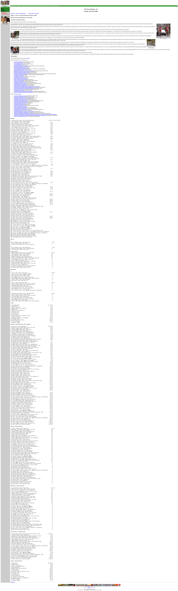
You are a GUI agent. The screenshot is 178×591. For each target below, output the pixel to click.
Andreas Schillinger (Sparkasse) (20, 108)
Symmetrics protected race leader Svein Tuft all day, (24, 70)
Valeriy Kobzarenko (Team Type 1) (20, 68)
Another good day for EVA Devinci (20, 100)
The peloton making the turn (19, 66)
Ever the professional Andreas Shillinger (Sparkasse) (24, 88)
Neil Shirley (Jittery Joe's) (19, 61)
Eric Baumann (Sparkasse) (19, 74)
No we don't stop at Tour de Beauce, (21, 103)
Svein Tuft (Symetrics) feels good (20, 116)
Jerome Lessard (18, 94)
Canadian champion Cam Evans (20, 83)
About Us (89, 587)
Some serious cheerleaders (19, 80)
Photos (2, 9)
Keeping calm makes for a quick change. (21, 67)
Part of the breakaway (18, 64)
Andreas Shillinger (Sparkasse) (20, 85)
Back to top (13, 582)
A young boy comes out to (19, 96)
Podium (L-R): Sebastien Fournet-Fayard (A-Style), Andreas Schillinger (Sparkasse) (29, 115)
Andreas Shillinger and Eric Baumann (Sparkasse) (23, 92)
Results (17, 13)
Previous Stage (31, 13)
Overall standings (22, 13)
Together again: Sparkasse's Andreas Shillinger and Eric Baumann (26, 87)
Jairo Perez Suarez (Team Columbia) (21, 101)
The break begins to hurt (18, 77)
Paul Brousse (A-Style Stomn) (19, 82)
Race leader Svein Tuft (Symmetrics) (21, 65)
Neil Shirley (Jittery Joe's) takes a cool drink (22, 72)
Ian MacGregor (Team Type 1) (19, 76)
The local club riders (18, 81)
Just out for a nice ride (18, 75)
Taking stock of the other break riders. (21, 78)
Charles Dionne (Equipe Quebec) (20, 73)
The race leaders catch (18, 89)
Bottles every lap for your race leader (21, 71)
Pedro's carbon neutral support (20, 79)
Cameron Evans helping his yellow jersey (22, 109)
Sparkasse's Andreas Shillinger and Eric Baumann (23, 86)
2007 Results (3, 11)
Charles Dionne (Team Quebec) (20, 105)
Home (2, 7)
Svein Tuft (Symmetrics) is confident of (21, 112)
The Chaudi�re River (18, 63)
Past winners (3, 10)
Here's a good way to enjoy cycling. (20, 106)
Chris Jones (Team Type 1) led (20, 98)
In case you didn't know (18, 62)
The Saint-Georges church (19, 69)
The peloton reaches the (18, 104)
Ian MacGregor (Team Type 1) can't (20, 99)
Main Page (13, 13)
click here (28, 58)
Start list (2, 8)
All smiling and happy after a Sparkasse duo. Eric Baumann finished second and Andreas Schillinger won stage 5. (35, 114)
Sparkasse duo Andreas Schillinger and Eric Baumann (24, 111)
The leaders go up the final (19, 90)
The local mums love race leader (20, 107)
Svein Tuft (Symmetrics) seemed (20, 95)
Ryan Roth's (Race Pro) (18, 102)
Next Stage (36, 13)
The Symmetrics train (18, 110)
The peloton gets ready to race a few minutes (22, 97)
